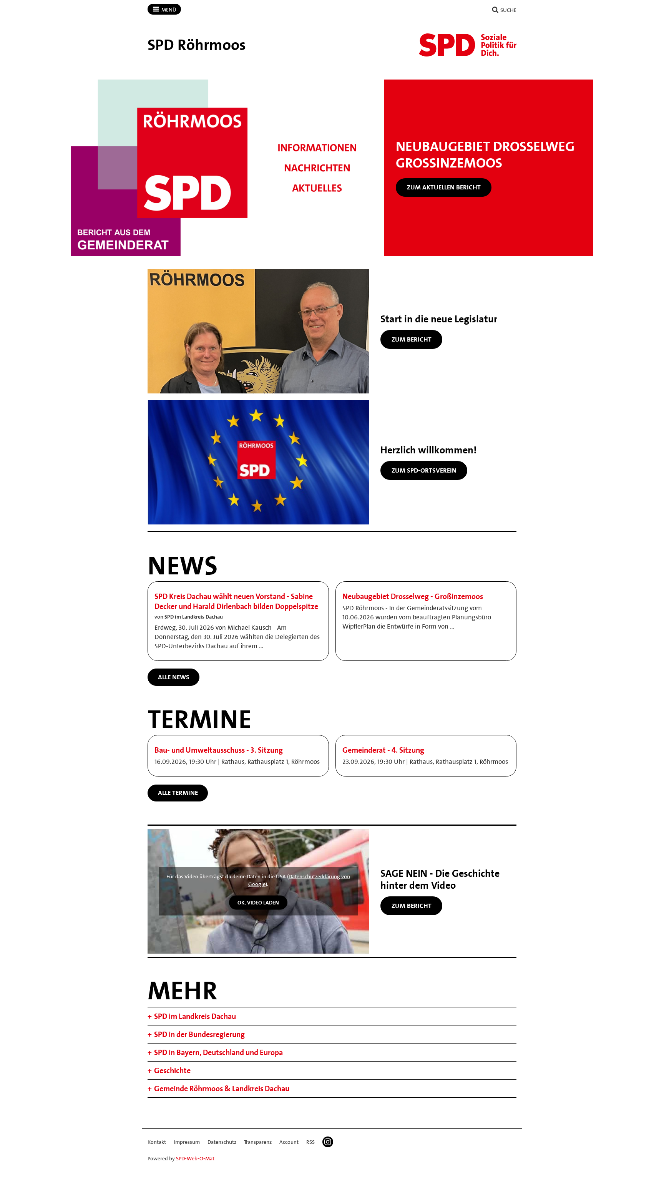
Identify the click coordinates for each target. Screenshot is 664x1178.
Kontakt (157, 1141)
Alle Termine (178, 792)
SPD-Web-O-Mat (195, 1158)
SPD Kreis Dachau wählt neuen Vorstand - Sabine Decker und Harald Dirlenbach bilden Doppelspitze (236, 601)
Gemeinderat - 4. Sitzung (383, 750)
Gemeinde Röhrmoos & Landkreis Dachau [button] (221, 1088)
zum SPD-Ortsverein (424, 470)
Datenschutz (222, 1141)
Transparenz (258, 1141)
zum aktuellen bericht (444, 187)
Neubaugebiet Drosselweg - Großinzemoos (412, 596)
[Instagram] (327, 1142)
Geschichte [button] (172, 1070)
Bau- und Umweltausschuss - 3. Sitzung (218, 750)
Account (289, 1141)
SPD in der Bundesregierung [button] (199, 1034)
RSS (310, 1141)
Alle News (173, 677)
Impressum (187, 1141)
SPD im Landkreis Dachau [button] (195, 1016)
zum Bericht (412, 339)
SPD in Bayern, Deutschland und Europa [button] (218, 1052)
